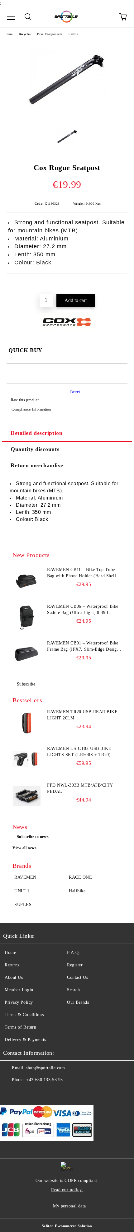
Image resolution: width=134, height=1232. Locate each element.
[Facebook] (11, 1092)
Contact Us (77, 977)
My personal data (69, 1206)
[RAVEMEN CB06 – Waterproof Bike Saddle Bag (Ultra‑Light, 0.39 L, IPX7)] (26, 617)
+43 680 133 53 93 (44, 1079)
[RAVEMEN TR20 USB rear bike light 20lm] (26, 723)
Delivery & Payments (25, 1039)
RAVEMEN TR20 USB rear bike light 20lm (82, 714)
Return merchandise (37, 465)
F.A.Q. (73, 952)
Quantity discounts (35, 449)
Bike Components (49, 34)
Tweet (74, 391)
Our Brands (78, 1002)
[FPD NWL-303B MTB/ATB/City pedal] (26, 796)
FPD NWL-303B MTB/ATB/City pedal (80, 788)
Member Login (19, 990)
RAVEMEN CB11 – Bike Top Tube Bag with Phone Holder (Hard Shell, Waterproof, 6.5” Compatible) (82, 573)
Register (75, 965)
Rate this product (25, 400)
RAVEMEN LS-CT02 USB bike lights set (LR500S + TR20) (79, 751)
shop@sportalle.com (45, 1068)
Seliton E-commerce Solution (67, 1226)
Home (8, 34)
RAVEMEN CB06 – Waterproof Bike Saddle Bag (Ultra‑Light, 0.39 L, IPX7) (82, 610)
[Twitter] (25, 1092)
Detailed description (36, 433)
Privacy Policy (19, 1002)
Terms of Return (20, 1027)
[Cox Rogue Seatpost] (67, 117)
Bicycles (25, 34)
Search (73, 990)
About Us (14, 977)
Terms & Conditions (24, 1014)
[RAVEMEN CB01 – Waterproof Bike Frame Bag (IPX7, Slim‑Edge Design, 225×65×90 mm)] (26, 654)
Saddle (73, 34)
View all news (24, 848)
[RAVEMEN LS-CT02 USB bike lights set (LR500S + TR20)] (26, 760)
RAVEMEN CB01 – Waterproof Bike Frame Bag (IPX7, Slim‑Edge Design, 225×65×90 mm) (84, 647)
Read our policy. (67, 1190)
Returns (12, 965)
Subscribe (26, 684)
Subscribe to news (33, 837)
